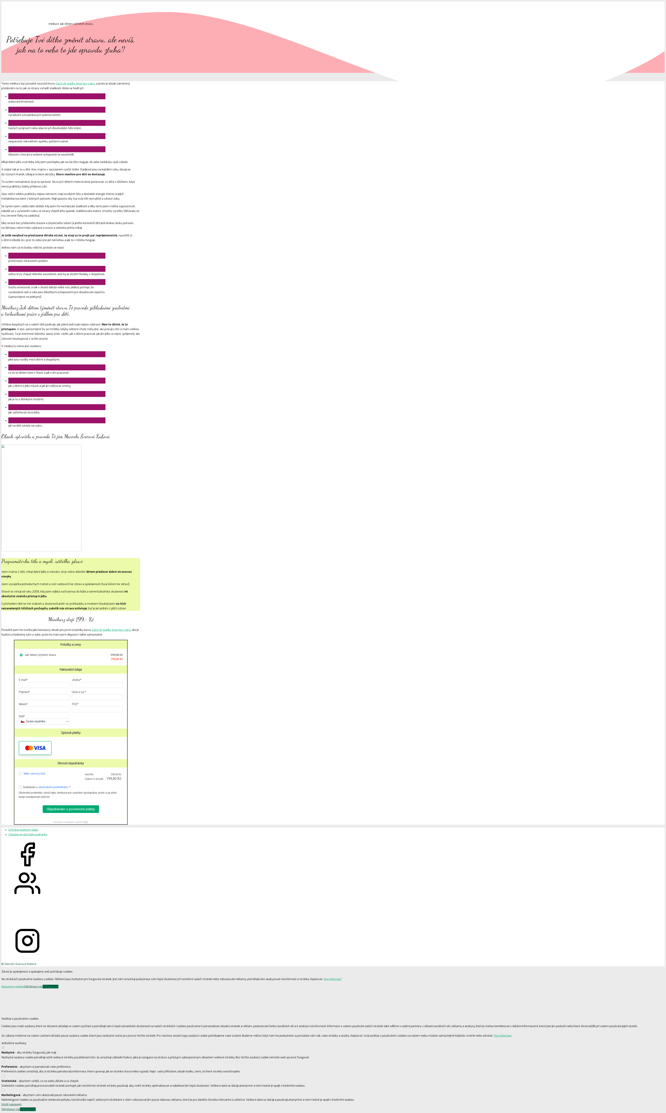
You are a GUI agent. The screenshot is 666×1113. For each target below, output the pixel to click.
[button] (35, 748)
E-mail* (23, 680)
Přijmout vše (50, 986)
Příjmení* (24, 692)
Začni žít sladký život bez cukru (75, 83)
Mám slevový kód (34, 773)
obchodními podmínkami (53, 787)
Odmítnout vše (33, 986)
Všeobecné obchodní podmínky (27, 834)
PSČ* (75, 704)
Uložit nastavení (11, 1104)
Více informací (332, 979)
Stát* (22, 716)
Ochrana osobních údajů (23, 830)
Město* (23, 704)
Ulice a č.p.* (79, 692)
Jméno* (76, 680)
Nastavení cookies (12, 986)
